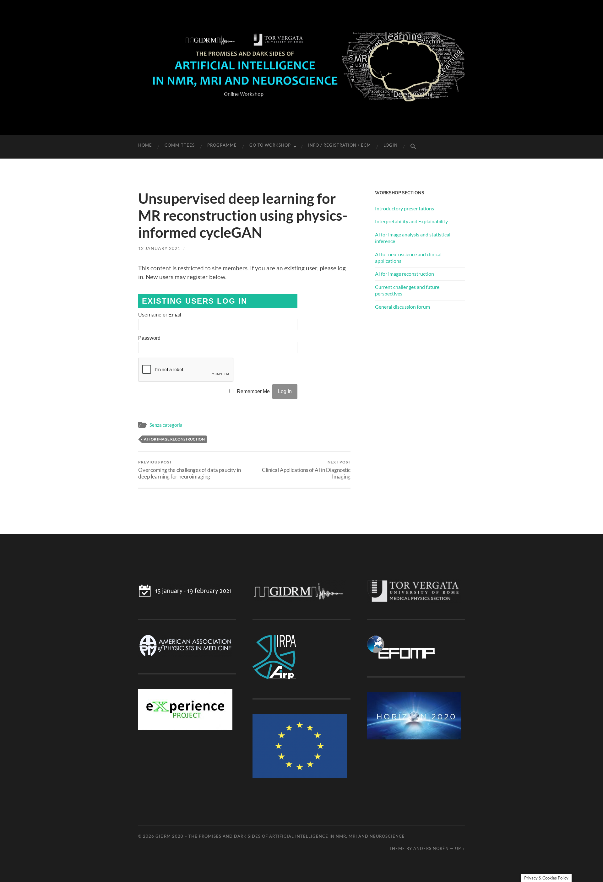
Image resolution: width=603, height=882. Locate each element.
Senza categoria (165, 425)
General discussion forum (402, 307)
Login (390, 145)
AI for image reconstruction (174, 439)
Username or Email (159, 314)
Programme (222, 145)
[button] (413, 147)
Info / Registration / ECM (339, 145)
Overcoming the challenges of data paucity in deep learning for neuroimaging (189, 470)
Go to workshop (270, 145)
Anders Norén (431, 848)
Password (149, 338)
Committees (180, 145)
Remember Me (253, 391)
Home (145, 145)
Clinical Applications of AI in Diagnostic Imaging (306, 470)
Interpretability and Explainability (411, 221)
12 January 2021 (159, 248)
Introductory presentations (404, 208)
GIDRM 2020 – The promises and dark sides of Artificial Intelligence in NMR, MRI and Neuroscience (280, 836)
